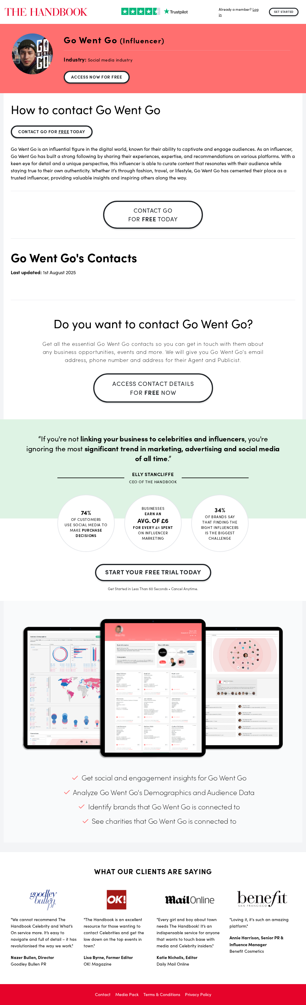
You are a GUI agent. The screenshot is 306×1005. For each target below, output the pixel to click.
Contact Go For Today (51, 131)
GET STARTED (284, 11)
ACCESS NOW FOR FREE (96, 77)
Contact (103, 994)
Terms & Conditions (161, 994)
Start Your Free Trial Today (153, 572)
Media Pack (127, 994)
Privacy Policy (198, 994)
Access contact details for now (153, 387)
